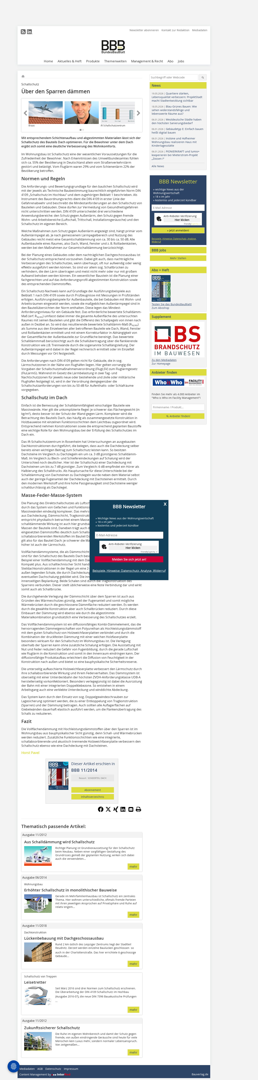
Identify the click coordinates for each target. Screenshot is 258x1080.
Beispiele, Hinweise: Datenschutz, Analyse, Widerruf (129, 571)
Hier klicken (133, 548)
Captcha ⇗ (149, 552)
